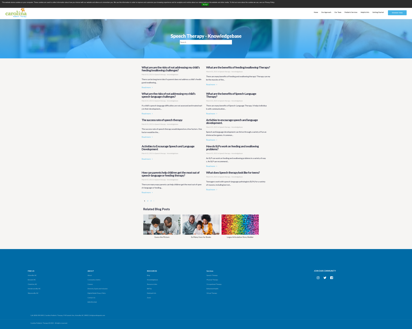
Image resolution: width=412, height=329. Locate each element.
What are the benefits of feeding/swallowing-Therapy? (238, 76)
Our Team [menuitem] (337, 12)
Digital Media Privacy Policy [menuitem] (97, 293)
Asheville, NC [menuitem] (32, 275)
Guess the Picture (161, 237)
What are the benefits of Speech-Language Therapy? (236, 103)
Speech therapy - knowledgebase (166, 74)
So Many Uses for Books (201, 237)
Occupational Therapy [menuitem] (214, 284)
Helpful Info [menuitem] (365, 12)
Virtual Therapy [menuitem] (212, 293)
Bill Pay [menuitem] (149, 289)
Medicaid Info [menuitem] (151, 293)
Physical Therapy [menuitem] (212, 280)
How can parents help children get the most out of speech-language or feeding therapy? (172, 182)
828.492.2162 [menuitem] (92, 302)
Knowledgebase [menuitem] (152, 280)
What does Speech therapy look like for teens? (236, 181)
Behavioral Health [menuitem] (212, 289)
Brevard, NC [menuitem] (32, 280)
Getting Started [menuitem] (378, 12)
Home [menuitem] (316, 12)
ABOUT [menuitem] (91, 271)
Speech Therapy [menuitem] (212, 275)
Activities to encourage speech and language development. (236, 130)
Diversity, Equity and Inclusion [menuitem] (98, 289)
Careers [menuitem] (90, 284)
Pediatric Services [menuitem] (351, 12)
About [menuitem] (90, 275)
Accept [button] (205, 4)
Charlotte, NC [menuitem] (32, 284)
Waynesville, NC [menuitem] (33, 293)
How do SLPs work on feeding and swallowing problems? (236, 156)
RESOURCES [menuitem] (152, 271)
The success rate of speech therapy (172, 128)
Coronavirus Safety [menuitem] (94, 280)
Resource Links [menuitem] (152, 284)
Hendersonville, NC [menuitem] (34, 289)
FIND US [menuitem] (31, 271)
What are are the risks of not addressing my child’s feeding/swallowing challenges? (172, 77)
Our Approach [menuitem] (326, 12)
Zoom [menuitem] (149, 298)
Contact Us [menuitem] (91, 298)
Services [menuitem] (210, 271)
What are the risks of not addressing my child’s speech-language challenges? (172, 103)
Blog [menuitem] (148, 275)
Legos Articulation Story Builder (240, 237)
